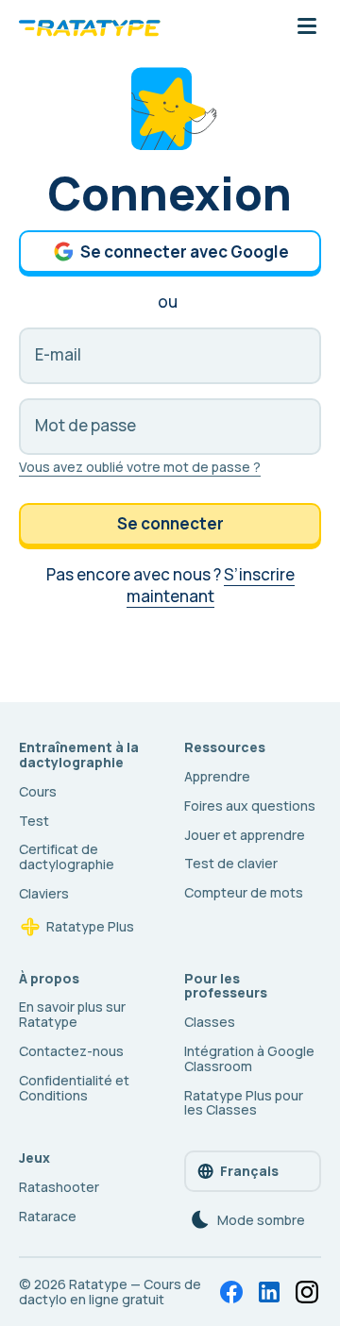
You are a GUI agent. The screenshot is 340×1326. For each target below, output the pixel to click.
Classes (209, 1022)
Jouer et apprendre (244, 835)
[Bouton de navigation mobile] (307, 27)
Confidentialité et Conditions (74, 1087)
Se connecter (170, 523)
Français (249, 1171)
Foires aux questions (249, 805)
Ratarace (47, 1216)
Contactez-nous (71, 1051)
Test (34, 821)
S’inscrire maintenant (211, 585)
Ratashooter (59, 1187)
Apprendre (217, 776)
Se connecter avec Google (184, 251)
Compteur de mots (243, 892)
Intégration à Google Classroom (249, 1058)
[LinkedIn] (269, 1292)
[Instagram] (307, 1292)
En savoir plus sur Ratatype (72, 1014)
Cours (38, 791)
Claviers (44, 893)
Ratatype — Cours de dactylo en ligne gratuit (110, 1291)
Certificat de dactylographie (66, 856)
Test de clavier (231, 863)
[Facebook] (231, 1292)
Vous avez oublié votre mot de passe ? (140, 467)
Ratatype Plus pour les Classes (243, 1102)
